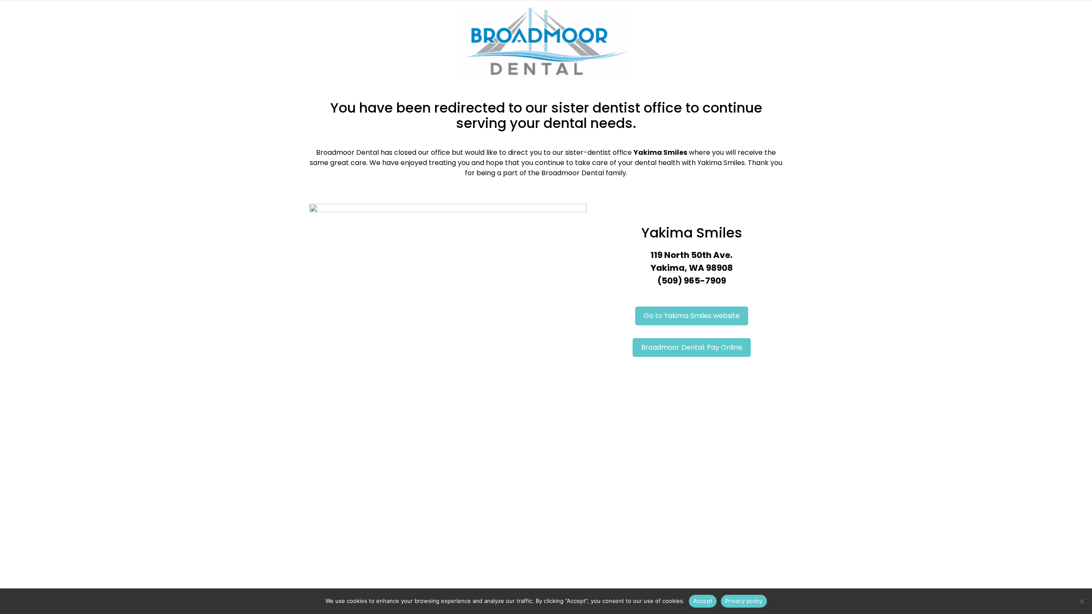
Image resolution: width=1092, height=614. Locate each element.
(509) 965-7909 (691, 281)
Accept (703, 600)
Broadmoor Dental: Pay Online (691, 347)
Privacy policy (744, 600)
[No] (1081, 601)
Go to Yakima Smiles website (692, 316)
